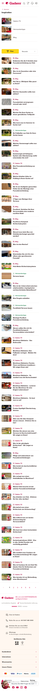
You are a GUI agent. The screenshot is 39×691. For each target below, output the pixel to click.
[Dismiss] (36, 683)
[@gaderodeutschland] (17, 687)
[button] (24, 3)
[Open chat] (6, 685)
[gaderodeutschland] (13, 687)
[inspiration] (28, 3)
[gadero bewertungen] (3, 681)
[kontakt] (32, 3)
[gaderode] (25, 687)
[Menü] (3, 3)
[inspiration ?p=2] (35, 587)
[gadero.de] (21, 687)
